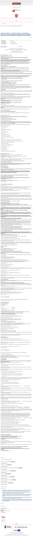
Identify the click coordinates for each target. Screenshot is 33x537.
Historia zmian (3, 506)
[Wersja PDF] (29, 37)
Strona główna (2, 25)
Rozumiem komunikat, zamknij (16, 3)
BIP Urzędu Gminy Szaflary (8, 25)
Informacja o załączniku (4, 463)
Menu (16, 20)
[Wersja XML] (30, 37)
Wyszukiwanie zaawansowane (17, 7)
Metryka (2, 503)
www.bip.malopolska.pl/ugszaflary (18, 80)
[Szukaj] (20, 6)
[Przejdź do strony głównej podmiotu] (16, 10)
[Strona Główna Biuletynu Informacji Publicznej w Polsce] (3, 517)
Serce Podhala (3, 522)
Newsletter (3, 520)
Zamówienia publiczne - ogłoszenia (5, 26)
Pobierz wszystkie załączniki (6, 459)
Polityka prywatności (16, 4)
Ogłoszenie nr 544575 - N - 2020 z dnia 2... (16, 26)
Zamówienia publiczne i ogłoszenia (17, 25)
